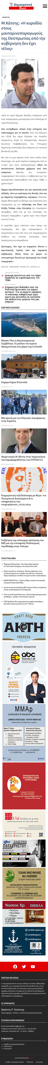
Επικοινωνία (8, 1049)
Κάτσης (5, 267)
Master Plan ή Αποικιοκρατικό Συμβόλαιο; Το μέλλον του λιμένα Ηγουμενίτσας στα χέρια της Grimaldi (21, 343)
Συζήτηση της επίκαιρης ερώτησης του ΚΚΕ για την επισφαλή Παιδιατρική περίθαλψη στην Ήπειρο (22, 543)
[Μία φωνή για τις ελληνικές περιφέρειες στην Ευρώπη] (24, 402)
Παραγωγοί (25, 267)
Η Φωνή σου (8, 1046)
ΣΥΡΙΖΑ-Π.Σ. (35, 267)
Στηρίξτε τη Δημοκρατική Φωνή (14, 1044)
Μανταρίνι (14, 267)
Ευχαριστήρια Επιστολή (14, 382)
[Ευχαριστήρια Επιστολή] (24, 366)
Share (4, 62)
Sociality (31, 1058)
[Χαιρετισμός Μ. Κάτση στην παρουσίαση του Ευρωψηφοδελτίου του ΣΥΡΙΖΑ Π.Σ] (24, 440)
